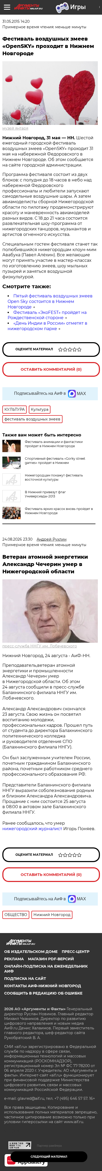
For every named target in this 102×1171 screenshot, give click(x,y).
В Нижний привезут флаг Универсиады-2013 (45, 494)
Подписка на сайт (25, 978)
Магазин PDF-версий (51, 959)
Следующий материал (49, 1156)
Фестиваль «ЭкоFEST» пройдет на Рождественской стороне (47, 315)
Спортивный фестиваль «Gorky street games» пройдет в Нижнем (55, 461)
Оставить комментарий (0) (51, 369)
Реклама (14, 959)
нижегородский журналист (32, 828)
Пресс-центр (75, 951)
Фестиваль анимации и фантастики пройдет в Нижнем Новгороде (54, 444)
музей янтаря (15, 128)
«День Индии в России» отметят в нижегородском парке (47, 326)
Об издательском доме (31, 951)
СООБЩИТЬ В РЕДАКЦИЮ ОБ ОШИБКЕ (43, 993)
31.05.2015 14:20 (16, 21)
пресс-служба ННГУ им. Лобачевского (39, 646)
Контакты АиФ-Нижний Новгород (42, 986)
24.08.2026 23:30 (17, 539)
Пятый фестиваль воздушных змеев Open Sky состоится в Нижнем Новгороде (50, 301)
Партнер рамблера (49, 1145)
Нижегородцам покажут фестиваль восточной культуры (54, 477)
